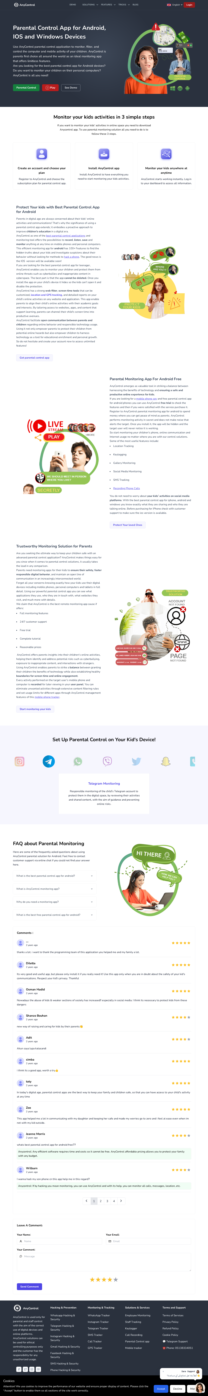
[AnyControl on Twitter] (25, 1369)
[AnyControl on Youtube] (38, 1369)
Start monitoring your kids (35, 709)
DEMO (73, 4)
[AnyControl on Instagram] (31, 1369)
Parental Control (26, 87)
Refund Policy (170, 1328)
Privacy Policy (170, 1322)
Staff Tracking (133, 1322)
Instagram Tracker (98, 1322)
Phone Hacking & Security (65, 1370)
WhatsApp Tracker (99, 1315)
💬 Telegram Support (175, 1341)
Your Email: (113, 1235)
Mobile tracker (133, 1348)
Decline (177, 1389)
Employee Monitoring (137, 1315)
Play (52, 87)
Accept (161, 1389)
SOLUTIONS (88, 4)
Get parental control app (34, 358)
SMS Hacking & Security (64, 1363)
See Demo (71, 87)
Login (189, 4)
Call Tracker (95, 1341)
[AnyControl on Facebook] (18, 1369)
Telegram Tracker (98, 1328)
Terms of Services (172, 1315)
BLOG (135, 4)
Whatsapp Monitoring (104, 783)
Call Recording (133, 1335)
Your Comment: (26, 1250)
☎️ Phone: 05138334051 (177, 1348)
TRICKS (122, 4)
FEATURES (106, 4)
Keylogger (131, 1328)
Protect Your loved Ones (127, 525)
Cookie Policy (170, 1335)
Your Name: (24, 1235)
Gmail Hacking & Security (65, 1346)
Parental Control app (137, 1341)
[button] (19, 761)
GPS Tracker (95, 1348)
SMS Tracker (95, 1335)
